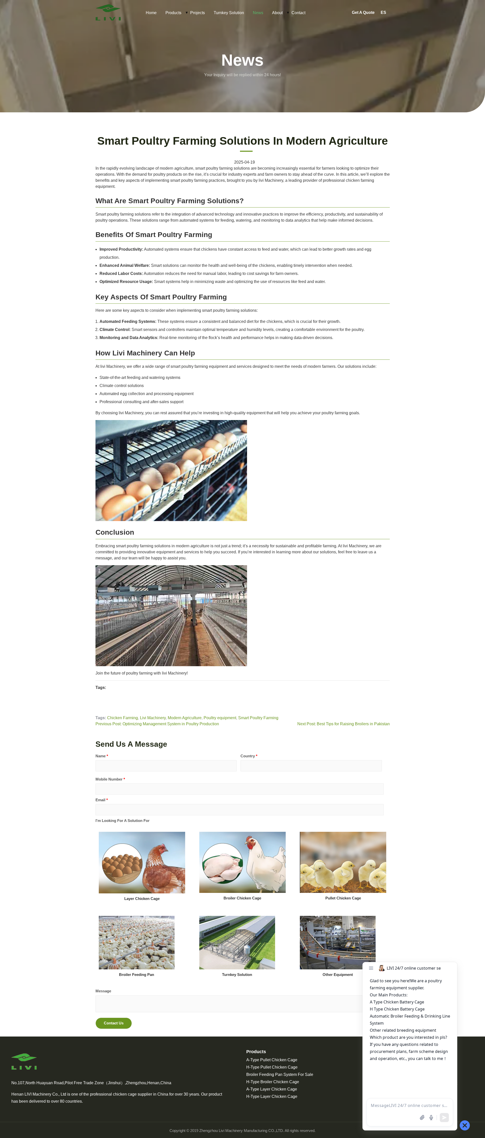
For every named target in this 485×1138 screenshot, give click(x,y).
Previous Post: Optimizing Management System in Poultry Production (157, 724)
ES (383, 12)
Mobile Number (110, 779)
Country (248, 756)
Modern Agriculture (185, 718)
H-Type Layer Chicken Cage (271, 1096)
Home (151, 13)
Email (101, 800)
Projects (197, 13)
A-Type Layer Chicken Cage (271, 1089)
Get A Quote (363, 12)
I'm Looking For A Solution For (122, 820)
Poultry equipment (220, 718)
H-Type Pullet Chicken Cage (272, 1067)
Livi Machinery (153, 718)
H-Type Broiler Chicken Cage (272, 1082)
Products (173, 13)
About (277, 13)
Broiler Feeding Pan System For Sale (279, 1074)
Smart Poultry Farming (258, 718)
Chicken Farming (122, 718)
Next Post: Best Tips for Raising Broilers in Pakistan (343, 724)
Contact (298, 13)
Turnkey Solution (229, 13)
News (258, 13)
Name (101, 756)
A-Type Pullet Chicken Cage (271, 1060)
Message (103, 991)
